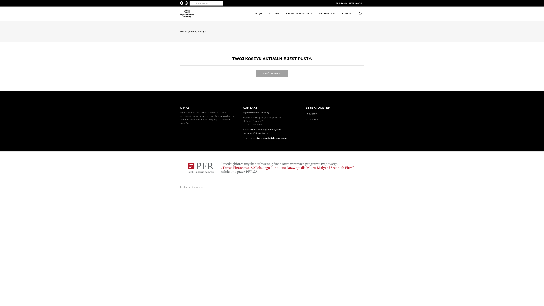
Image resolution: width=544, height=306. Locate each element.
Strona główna (188, 31)
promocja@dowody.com (256, 133)
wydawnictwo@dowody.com (265, 129)
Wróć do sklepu (272, 73)
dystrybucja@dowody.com (271, 138)
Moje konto (355, 3)
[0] (360, 14)
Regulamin (341, 3)
